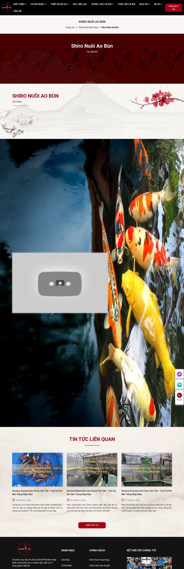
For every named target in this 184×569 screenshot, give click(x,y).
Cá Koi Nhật (66, 565)
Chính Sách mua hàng (99, 560)
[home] (6, 8)
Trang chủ (69, 27)
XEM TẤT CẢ (92, 525)
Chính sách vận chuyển (99, 565)
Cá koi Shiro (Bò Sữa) (88, 27)
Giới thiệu (65, 560)
